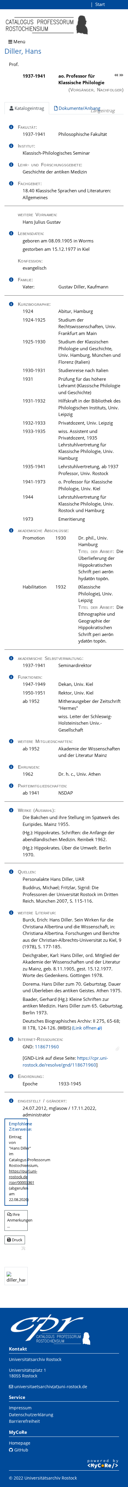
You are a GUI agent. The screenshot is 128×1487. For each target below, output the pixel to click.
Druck (16, 1239)
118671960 (47, 1047)
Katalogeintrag (28, 108)
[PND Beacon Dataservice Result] (117, 1048)
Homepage (19, 1443)
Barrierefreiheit (24, 1421)
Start (100, 4)
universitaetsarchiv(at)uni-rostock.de (50, 1386)
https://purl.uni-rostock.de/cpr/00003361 (23, 1176)
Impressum (20, 1408)
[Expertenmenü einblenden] (23, 1248)
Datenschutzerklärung (31, 1414)
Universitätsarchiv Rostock (35, 1359)
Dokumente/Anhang (78, 108)
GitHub (20, 1450)
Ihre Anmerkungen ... (17, 1220)
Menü (18, 41)
